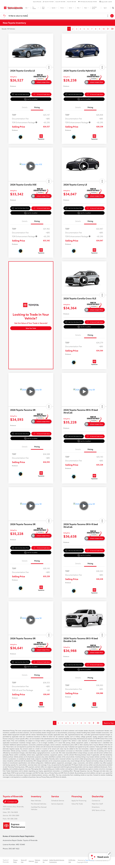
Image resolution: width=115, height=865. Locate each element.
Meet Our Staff (97, 804)
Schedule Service (57, 800)
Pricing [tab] (37, 107)
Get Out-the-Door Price (22, 94)
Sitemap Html (37, 861)
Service (55, 796)
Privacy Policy (15, 861)
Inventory (36, 796)
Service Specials (57, 804)
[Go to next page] (108, 29)
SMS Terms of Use (98, 810)
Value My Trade (77, 804)
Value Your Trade (31, 328)
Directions (96, 807)
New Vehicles (36, 800)
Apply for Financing (79, 800)
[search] (113, 7)
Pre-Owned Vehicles (38, 804)
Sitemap (31, 861)
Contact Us (12, 801)
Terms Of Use (24, 861)
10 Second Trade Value (43, 94)
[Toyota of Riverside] (13, 7)
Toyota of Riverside (6, 861)
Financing (77, 796)
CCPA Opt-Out (72, 861)
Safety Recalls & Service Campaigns (56, 861)
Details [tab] (24, 107)
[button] (49, 67)
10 (104, 28)
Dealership (97, 796)
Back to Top (109, 723)
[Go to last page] (112, 29)
